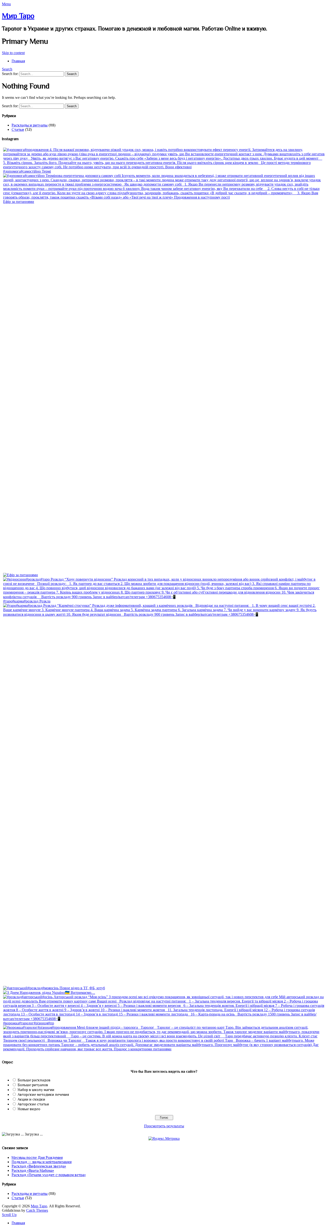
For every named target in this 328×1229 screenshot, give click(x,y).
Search (7, 69)
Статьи (18, 129)
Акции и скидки (31, 1099)
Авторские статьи (33, 1104)
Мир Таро (18, 15)
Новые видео (29, 1109)
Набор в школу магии (36, 1090)
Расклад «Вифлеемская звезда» (39, 1166)
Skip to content (13, 53)
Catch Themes (37, 1210)
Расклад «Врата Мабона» (33, 1170)
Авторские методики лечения (43, 1094)
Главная (18, 61)
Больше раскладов (34, 1080)
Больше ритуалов (33, 1085)
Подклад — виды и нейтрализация (42, 1162)
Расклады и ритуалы (30, 125)
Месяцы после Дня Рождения (37, 1157)
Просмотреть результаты (164, 1126)
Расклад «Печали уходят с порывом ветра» (49, 1175)
